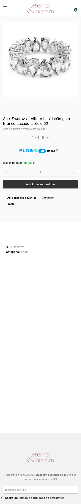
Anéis (24, 252)
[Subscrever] (75, 489)
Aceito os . (34, 498)
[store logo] (40, 8)
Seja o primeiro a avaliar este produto (24, 129)
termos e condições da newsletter (41, 498)
